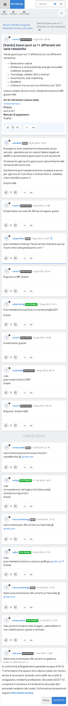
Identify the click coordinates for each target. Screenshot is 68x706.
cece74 (16, 39)
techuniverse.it (11, 103)
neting (15, 480)
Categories (24, 14)
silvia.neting (18, 304)
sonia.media (18, 447)
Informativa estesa (22, 692)
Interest (13, 14)
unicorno (16, 653)
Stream (4, 14)
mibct (15, 552)
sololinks (17, 143)
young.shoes (18, 620)
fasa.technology (20, 519)
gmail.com (27, 456)
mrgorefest (18, 238)
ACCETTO (59, 700)
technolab (17, 370)
